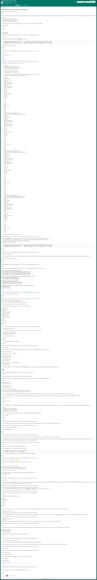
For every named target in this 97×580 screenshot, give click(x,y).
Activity (7, 5)
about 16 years (34, 34)
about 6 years (32, 566)
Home (2, 0)
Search (75, 2)
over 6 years (33, 421)
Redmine (45, 578)
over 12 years (33, 345)
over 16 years (14, 11)
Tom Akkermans (28, 298)
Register (94, 0)
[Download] (13, 511)
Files (21, 5)
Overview (3, 5)
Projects (5, 0)
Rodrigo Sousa (27, 345)
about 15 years (34, 298)
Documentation (26, 5)
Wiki (14, 5)
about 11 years (29, 372)
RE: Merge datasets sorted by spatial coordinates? (11, 34)
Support (6, 7)
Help (15, 0)
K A (25, 372)
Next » (11, 575)
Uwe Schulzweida (28, 34)
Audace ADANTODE (28, 523)
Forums (17, 5)
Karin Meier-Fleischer (29, 442)
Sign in (91, 0)
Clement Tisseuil (8, 11)
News (11, 5)
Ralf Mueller (27, 425)
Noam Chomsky (28, 421)
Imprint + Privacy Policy (10, 0)
